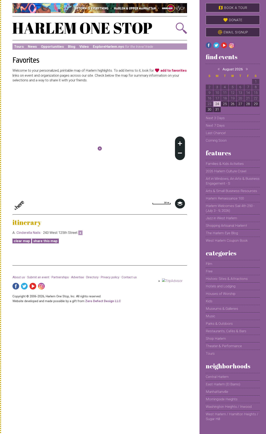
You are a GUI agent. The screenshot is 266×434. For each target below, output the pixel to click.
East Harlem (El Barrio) (223, 384)
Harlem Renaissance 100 (225, 198)
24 (217, 104)
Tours (19, 46)
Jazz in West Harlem (221, 218)
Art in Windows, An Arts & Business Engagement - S (233, 181)
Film (209, 264)
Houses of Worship (220, 294)
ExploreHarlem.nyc (123, 46)
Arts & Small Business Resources (231, 191)
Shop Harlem (216, 338)
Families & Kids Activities (225, 164)
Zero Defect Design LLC (103, 301)
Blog (71, 46)
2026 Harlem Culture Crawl (226, 171)
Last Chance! (216, 133)
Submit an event (38, 277)
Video (84, 46)
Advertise (77, 277)
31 (217, 109)
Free (209, 271)
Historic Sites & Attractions (227, 279)
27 (240, 104)
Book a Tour (232, 7)
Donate (233, 19)
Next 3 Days (215, 118)
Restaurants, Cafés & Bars (226, 331)
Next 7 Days (215, 125)
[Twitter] (24, 286)
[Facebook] (15, 286)
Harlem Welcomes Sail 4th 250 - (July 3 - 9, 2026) (230, 208)
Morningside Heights (222, 399)
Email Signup (233, 32)
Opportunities (52, 46)
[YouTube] (33, 286)
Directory (92, 277)
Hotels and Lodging (220, 286)
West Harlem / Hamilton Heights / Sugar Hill (232, 416)
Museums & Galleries (222, 308)
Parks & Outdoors (219, 323)
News (32, 46)
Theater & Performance (224, 346)
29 (255, 104)
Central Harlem (217, 377)
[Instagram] (41, 286)
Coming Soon (216, 140)
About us (18, 277)
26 (232, 104)
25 (225, 104)
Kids (209, 301)
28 (248, 104)
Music (210, 316)
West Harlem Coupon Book (227, 240)
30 (209, 109)
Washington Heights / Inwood (229, 407)
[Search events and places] (174, 28)
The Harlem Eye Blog (222, 233)
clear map (22, 241)
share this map (45, 241)
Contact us (129, 277)
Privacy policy (110, 277)
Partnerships (61, 277)
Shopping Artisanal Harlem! (226, 225)
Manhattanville (217, 392)
